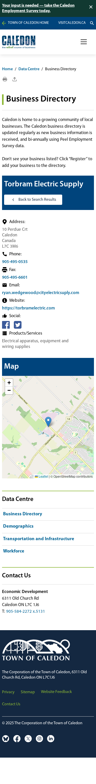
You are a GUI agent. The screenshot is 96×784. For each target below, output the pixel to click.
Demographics (18, 526)
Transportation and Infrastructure (38, 539)
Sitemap (28, 692)
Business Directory (22, 514)
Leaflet (43, 476)
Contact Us (11, 704)
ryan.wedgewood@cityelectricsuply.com (40, 293)
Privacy (8, 692)
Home (7, 69)
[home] (18, 42)
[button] (84, 42)
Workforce (13, 551)
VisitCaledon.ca (72, 23)
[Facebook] (6, 325)
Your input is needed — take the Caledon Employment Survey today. (38, 8)
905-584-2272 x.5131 (25, 611)
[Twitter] (18, 325)
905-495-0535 (15, 262)
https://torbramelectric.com (28, 308)
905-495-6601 (15, 277)
